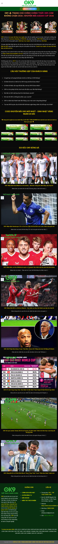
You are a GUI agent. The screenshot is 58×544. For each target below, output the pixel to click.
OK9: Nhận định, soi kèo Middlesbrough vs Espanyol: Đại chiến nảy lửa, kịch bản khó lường (29, 267)
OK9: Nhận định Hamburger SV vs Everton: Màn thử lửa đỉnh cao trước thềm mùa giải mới (29, 226)
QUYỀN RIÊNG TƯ (27, 495)
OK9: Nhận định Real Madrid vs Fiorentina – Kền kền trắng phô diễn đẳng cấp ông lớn (29, 185)
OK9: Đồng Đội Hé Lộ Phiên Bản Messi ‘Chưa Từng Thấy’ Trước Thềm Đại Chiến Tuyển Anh (29, 473)
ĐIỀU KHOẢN (25, 498)
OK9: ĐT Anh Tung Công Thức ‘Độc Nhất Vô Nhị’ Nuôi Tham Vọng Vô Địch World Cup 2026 (29, 390)
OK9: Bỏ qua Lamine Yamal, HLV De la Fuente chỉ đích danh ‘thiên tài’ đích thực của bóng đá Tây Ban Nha (29, 431)
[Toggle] (2, 78)
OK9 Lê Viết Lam (48, 515)
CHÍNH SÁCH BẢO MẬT (28, 492)
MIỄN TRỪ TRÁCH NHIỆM (29, 500)
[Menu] (2, 3)
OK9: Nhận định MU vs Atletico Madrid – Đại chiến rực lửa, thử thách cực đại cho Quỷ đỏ (29, 308)
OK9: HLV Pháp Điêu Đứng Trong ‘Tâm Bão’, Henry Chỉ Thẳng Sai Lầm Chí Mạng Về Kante (29, 349)
